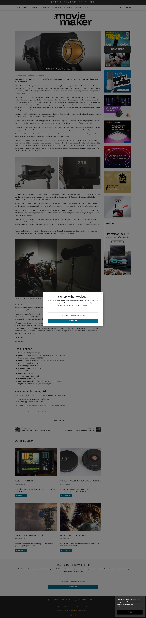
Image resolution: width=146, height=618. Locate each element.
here (123, 607)
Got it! (130, 612)
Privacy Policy (80, 315)
